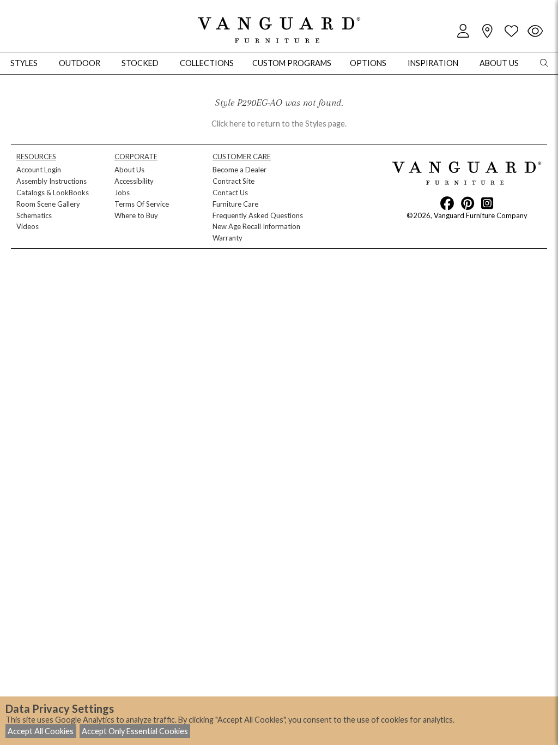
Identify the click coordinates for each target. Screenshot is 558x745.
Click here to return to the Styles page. (279, 123)
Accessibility (134, 181)
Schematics (34, 215)
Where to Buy (136, 215)
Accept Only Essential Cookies (135, 731)
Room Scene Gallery (48, 204)
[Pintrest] (467, 203)
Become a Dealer (239, 169)
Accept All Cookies (41, 731)
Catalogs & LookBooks (52, 192)
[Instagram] (487, 203)
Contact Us (230, 192)
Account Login (38, 169)
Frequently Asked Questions (258, 215)
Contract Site (233, 181)
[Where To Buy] (487, 31)
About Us (129, 169)
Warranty (227, 237)
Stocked (140, 63)
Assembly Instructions (51, 181)
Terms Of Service (141, 204)
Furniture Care (235, 204)
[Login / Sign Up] (463, 31)
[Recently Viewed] (535, 31)
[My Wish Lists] (511, 31)
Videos (27, 226)
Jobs (122, 192)
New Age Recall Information (256, 226)
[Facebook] (447, 203)
